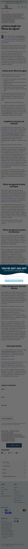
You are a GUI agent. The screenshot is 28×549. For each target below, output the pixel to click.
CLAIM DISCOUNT (14, 280)
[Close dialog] (27, 265)
